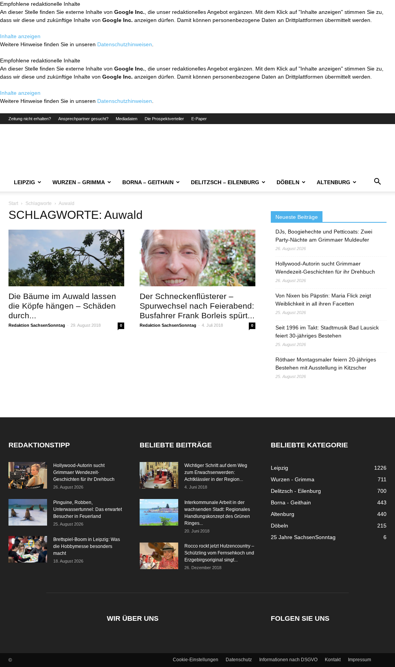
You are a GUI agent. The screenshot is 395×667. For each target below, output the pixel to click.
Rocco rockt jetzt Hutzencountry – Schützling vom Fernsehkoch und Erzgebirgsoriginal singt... (219, 553)
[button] (377, 183)
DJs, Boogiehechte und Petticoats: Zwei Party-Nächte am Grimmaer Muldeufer (323, 235)
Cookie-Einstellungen (195, 659)
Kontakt (333, 659)
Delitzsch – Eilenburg (225, 182)
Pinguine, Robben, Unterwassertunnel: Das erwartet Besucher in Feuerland (87, 509)
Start (13, 203)
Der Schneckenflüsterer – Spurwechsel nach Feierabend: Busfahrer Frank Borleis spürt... (197, 306)
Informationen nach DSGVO (288, 659)
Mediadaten (126, 118)
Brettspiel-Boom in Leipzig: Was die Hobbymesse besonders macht (86, 546)
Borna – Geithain (148, 182)
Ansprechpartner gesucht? (83, 118)
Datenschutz (239, 659)
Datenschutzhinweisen (124, 44)
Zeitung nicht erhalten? (29, 118)
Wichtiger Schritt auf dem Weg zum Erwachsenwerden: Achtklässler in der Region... (215, 472)
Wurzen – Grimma (78, 182)
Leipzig (24, 182)
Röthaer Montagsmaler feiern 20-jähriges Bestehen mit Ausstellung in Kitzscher (325, 363)
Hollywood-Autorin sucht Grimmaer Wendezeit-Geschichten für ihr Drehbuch (325, 267)
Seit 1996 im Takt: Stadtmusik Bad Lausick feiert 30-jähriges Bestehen (327, 331)
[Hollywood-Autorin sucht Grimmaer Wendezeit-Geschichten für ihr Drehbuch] (27, 475)
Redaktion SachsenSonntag (36, 325)
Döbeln (288, 182)
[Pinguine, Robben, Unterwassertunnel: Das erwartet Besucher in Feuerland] (27, 512)
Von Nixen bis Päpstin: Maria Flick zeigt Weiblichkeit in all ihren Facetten (323, 299)
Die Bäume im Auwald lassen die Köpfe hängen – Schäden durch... (62, 306)
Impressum (359, 659)
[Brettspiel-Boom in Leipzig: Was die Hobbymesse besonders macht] (27, 549)
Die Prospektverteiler (164, 118)
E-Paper (199, 118)
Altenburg (333, 182)
